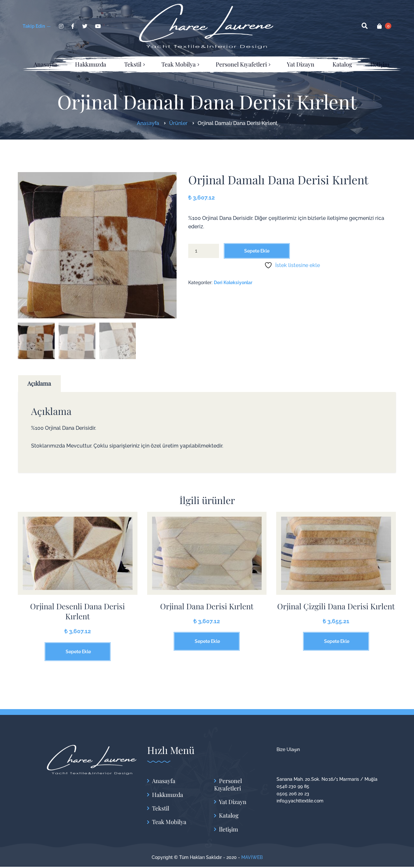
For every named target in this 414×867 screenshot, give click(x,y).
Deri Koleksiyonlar (233, 282)
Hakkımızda (167, 795)
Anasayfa (163, 781)
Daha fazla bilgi (77, 558)
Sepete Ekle (256, 250)
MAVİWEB (252, 857)
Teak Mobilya (169, 822)
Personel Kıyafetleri (228, 784)
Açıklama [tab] (39, 383)
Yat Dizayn (232, 802)
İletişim (228, 829)
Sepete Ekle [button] (78, 651)
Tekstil (160, 808)
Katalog (229, 815)
